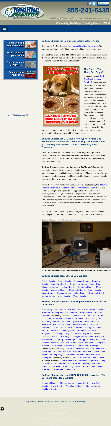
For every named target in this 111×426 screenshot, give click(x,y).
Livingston (100, 342)
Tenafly (88, 327)
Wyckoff (55, 336)
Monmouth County (77, 290)
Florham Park (74, 363)
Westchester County (75, 386)
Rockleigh (65, 336)
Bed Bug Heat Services (76, 401)
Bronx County (57, 386)
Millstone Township (61, 321)
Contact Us (63, 401)
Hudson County (68, 287)
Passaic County (64, 293)
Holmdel (55, 342)
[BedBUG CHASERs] (22, 18)
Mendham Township (65, 318)
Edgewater (93, 360)
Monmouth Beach (50, 330)
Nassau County (93, 386)
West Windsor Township (52, 339)
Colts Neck (69, 345)
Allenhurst (82, 360)
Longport (68, 333)
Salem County (80, 293)
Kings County (83, 383)
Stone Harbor (82, 345)
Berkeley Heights (57, 354)
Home (56, 401)
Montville (77, 357)
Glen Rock (101, 348)
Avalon (77, 333)
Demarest (92, 330)
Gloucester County (50, 287)
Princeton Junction (91, 351)
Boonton (57, 351)
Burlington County (81, 281)
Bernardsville (86, 312)
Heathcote (70, 369)
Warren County (79, 296)
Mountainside (77, 342)
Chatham (97, 327)
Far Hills (71, 309)
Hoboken (87, 357)
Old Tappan (83, 339)
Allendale (65, 342)
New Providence (68, 360)
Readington (47, 369)
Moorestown (60, 363)
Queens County (67, 383)
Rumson (46, 312)
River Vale (58, 369)
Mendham (99, 336)
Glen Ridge (70, 339)
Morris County (94, 290)
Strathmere (81, 330)
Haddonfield (98, 357)
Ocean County (48, 293)
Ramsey (86, 363)
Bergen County (64, 281)
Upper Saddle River (80, 321)
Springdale (46, 357)
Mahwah (77, 351)
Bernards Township (61, 324)
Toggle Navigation (4, 28)
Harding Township (60, 312)
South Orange (96, 366)
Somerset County (97, 293)
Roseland (56, 366)
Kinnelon (70, 348)
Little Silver (57, 345)
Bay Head (87, 333)
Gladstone (46, 324)
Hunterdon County (85, 287)
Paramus (96, 363)
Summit (50, 318)
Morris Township (75, 327)
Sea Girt (91, 315)
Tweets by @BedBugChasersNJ (16, 115)
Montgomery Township (83, 336)
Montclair (66, 351)
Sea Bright (46, 351)
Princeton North (93, 354)
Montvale (90, 348)
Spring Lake (96, 318)
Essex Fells (82, 309)
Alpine (92, 309)
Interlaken (89, 342)
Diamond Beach (59, 327)
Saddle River (60, 309)
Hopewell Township (75, 354)
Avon (77, 366)
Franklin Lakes (82, 318)
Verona (85, 366)
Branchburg (68, 366)
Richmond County (50, 383)
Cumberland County (78, 284)
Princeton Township (80, 324)
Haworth (80, 348)
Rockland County (49, 389)
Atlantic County (48, 281)
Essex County (96, 284)
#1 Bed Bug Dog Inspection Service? (94, 79)
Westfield (46, 345)
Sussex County (49, 296)
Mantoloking (47, 309)
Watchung (46, 321)
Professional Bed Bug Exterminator (83, 46)
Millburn (101, 309)
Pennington (95, 345)
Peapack (95, 321)
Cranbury (58, 333)
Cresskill (46, 366)
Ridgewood (48, 333)
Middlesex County (59, 290)
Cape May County (59, 284)
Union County (64, 296)
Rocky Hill (94, 339)
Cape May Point (67, 330)
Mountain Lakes (79, 315)
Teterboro (74, 312)
